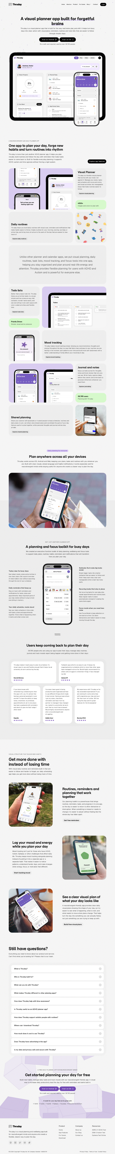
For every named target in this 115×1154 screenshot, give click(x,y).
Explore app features (97, 161)
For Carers (82, 4)
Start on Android (48, 40)
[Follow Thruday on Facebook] (11, 1143)
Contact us (79, 1135)
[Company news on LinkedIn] (15, 1143)
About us (68, 4)
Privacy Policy (84, 1151)
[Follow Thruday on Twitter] (20, 1143)
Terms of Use (93, 1151)
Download (62, 1138)
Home (63, 4)
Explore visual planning (86, 193)
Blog (88, 4)
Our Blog (78, 1133)
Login (103, 4)
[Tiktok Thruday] (29, 1143)
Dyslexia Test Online (99, 1135)
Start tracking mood (22, 873)
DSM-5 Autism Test (98, 1133)
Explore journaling (85, 386)
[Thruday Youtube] (25, 1143)
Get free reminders (71, 820)
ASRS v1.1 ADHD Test (99, 1130)
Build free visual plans (73, 924)
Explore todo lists (18, 312)
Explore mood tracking (53, 357)
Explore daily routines (19, 239)
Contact (95, 4)
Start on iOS (66, 40)
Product (75, 4)
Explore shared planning (20, 432)
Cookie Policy (102, 1151)
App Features (63, 1133)
